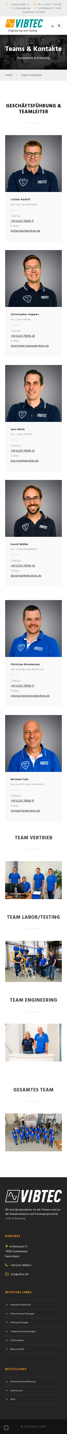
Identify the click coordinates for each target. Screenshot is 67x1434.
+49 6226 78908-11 (22, 221)
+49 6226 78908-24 (23, 566)
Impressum (16, 1391)
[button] (6, 1428)
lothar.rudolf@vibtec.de (25, 231)
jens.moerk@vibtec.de (24, 461)
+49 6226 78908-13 (22, 801)
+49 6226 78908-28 (23, 336)
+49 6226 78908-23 (23, 451)
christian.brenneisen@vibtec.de (30, 696)
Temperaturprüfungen (23, 1332)
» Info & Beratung (15, 1219)
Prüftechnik (16, 1340)
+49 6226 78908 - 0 (19, 4)
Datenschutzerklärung (22, 1382)
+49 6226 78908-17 (22, 686)
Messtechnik (17, 1349)
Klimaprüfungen (19, 1323)
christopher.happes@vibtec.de (30, 346)
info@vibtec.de (22, 8)
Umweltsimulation (20, 1305)
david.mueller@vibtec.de (26, 576)
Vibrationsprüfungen (22, 1314)
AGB (12, 1399)
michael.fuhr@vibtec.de (25, 811)
